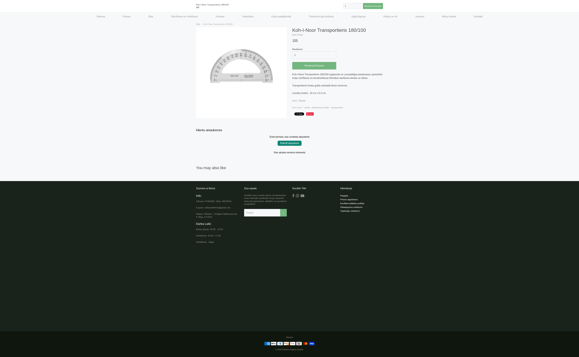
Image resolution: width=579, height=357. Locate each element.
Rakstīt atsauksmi (289, 143)
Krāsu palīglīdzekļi (281, 16)
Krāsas (126, 16)
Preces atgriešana (349, 199)
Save (311, 114)
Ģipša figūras (358, 16)
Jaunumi (419, 16)
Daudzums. (297, 49)
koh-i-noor (297, 107)
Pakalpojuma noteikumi (351, 207)
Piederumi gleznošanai (321, 16)
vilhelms (285, 350)
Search (289, 337)
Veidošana (248, 16)
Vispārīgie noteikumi (350, 211)
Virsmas (220, 16)
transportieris (337, 107)
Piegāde (344, 195)
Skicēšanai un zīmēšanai (184, 16)
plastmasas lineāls (320, 107)
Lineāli (307, 107)
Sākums (100, 16)
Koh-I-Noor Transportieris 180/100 (218, 24)
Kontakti (478, 16)
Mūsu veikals (449, 16)
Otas (150, 16)
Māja (198, 24)
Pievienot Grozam (314, 65)
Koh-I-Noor (297, 34)
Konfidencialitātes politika (352, 203)
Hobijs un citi (390, 16)
